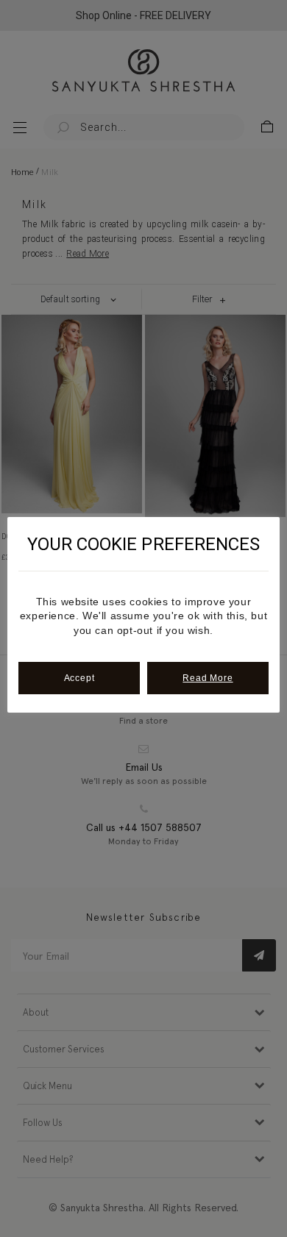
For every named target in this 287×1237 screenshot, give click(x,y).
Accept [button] (79, 678)
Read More (208, 678)
